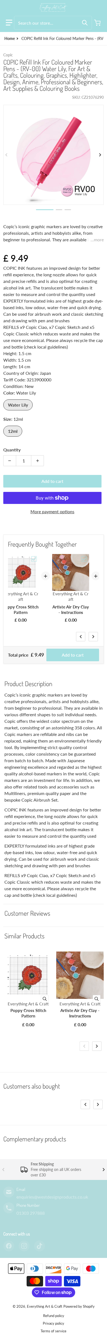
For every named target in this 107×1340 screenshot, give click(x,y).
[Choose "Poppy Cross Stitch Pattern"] (34, 559)
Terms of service (53, 1331)
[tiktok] (39, 1245)
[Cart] (98, 22)
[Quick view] (45, 999)
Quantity (12, 449)
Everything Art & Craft (44, 1306)
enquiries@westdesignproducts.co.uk (52, 1196)
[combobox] (53, 23)
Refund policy (53, 1315)
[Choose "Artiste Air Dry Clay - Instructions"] (84, 559)
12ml (13, 431)
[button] (9, 22)
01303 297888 (30, 1213)
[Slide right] (100, 155)
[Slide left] (7, 155)
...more (97, 239)
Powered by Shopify (79, 1306)
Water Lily (18, 404)
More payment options (52, 511)
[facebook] (8, 1245)
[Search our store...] (84, 23)
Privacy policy (53, 1323)
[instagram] (24, 1245)
